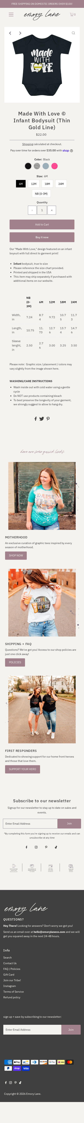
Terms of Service (13, 991)
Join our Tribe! (12, 980)
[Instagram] (36, 847)
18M (47, 184)
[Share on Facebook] (36, 420)
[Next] (20, 33)
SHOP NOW (16, 555)
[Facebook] (26, 847)
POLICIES (15, 662)
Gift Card (8, 974)
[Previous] (10, 33)
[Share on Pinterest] (48, 420)
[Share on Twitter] (42, 420)
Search (7, 957)
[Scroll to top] (76, 1115)
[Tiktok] (56, 847)
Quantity (42, 202)
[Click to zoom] (73, 33)
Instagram (9, 986)
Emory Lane (33, 1094)
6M (21, 184)
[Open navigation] (11, 14)
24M (61, 184)
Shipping (27, 144)
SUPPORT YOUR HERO (22, 769)
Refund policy (11, 997)
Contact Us (10, 963)
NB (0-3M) (41, 193)
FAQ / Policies (11, 969)
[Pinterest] (46, 847)
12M (33, 184)
